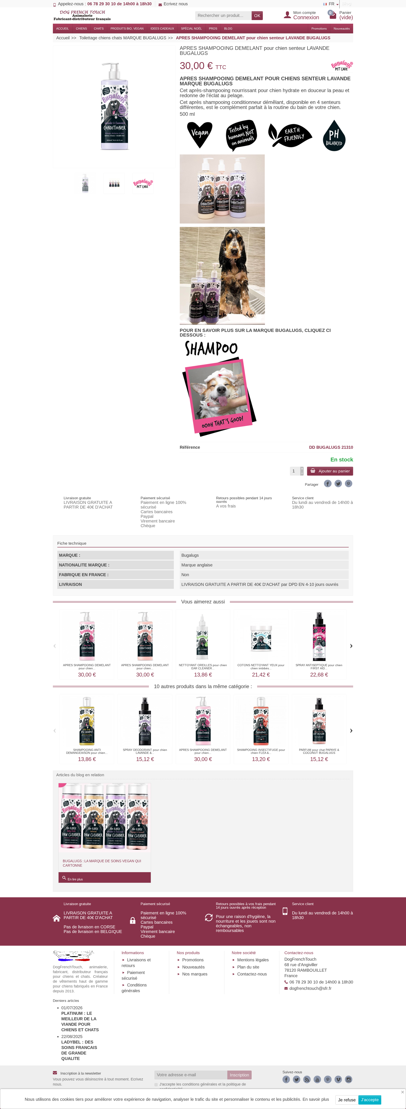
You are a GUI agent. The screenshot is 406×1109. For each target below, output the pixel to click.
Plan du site (248, 967)
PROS (213, 28)
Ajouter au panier (334, 471)
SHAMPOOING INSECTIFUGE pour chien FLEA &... (261, 751)
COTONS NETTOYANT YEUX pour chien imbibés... (260, 666)
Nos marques (194, 974)
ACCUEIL (62, 28)
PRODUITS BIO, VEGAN (127, 28)
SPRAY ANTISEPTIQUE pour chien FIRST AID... (319, 666)
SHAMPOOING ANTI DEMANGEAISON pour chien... (87, 751)
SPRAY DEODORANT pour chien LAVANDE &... (145, 751)
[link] (327, 483)
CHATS (99, 28)
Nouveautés (342, 28)
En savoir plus (316, 1099)
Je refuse (347, 1100)
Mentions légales (253, 960)
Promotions (319, 28)
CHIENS (81, 28)
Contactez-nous (252, 974)
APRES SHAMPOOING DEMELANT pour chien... (87, 666)
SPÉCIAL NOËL (191, 28)
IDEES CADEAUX (162, 28)
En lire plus (72, 878)
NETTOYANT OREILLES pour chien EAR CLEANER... (203, 666)
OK (257, 15)
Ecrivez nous (176, 3)
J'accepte (370, 1099)
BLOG (228, 28)
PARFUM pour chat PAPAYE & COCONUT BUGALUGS (319, 751)
